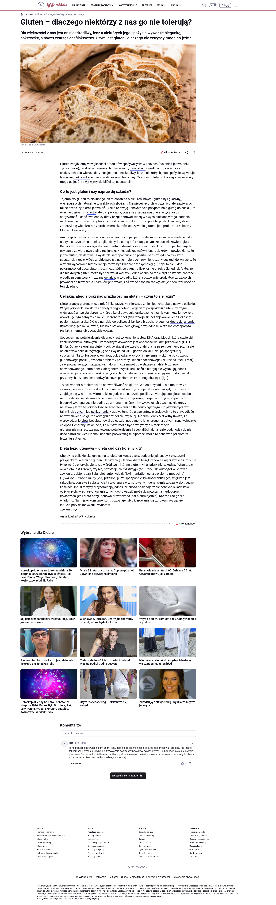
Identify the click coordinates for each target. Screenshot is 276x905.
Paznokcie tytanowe (198, 835)
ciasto (91, 212)
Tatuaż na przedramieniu (149, 857)
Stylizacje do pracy (96, 849)
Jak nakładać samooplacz (48, 853)
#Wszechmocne (128, 5)
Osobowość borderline (199, 839)
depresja (176, 321)
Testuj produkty (101, 5)
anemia (189, 321)
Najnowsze (78, 5)
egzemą (165, 403)
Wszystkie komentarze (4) (127, 775)
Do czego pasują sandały (99, 842)
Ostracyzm (194, 849)
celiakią (109, 277)
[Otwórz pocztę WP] (203, 5)
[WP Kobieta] (59, 5)
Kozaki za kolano (95, 832)
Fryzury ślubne (94, 835)
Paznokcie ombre (44, 849)
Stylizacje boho (94, 857)
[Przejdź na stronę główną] (41, 7)
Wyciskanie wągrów (147, 849)
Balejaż (142, 839)
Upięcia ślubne (195, 846)
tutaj (97, 898)
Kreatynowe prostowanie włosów (51, 835)
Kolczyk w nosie (145, 853)
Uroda (174, 5)
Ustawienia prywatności (185, 876)
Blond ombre (42, 839)
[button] (213, 5)
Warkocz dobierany (197, 842)
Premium (147, 5)
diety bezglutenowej (118, 217)
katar (188, 360)
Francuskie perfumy (45, 832)
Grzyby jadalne (195, 853)
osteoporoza (182, 326)
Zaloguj (225, 5)
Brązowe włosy (145, 846)
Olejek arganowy (44, 842)
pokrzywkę (82, 177)
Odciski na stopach (45, 857)
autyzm (80, 412)
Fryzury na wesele (197, 832)
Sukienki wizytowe (95, 853)
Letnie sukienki (94, 839)
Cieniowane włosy (146, 835)
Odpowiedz (75, 763)
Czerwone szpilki (146, 842)
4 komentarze (172, 152)
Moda (160, 5)
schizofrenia (100, 412)
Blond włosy (42, 846)
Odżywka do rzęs (146, 832)
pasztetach (138, 168)
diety (84, 420)
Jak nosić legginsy (96, 846)
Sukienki (193, 857)
